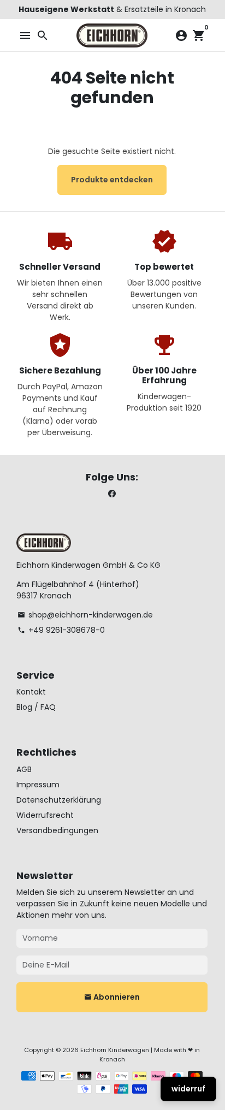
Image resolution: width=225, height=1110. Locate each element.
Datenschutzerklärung (58, 799)
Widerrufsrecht (45, 815)
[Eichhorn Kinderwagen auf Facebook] (112, 494)
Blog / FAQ (36, 707)
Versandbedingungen (57, 830)
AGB (24, 769)
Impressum (38, 784)
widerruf (188, 1088)
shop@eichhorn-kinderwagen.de (85, 614)
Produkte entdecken (112, 179)
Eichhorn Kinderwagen (114, 1050)
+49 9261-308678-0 (61, 630)
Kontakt (31, 691)
